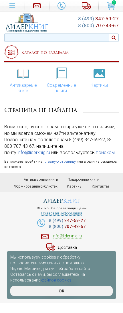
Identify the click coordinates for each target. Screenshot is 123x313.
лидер (27, 27)
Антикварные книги (23, 88)
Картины (99, 85)
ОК (61, 291)
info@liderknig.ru (33, 152)
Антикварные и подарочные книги (26, 30)
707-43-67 (98, 25)
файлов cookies (56, 280)
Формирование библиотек (35, 186)
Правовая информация (61, 213)
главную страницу (59, 161)
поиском (105, 152)
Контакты (100, 186)
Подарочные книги (83, 179)
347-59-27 (98, 18)
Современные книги (61, 88)
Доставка (67, 247)
